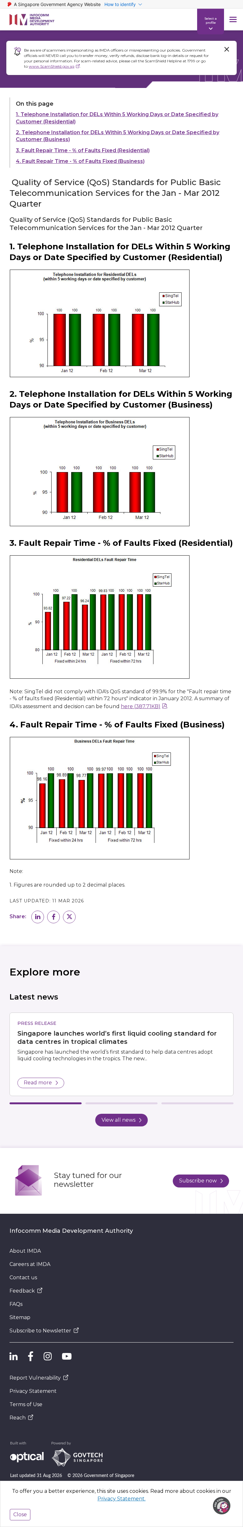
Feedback (22, 1291)
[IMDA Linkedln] (13, 1356)
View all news (118, 1120)
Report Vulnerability (35, 1378)
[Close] (226, 49)
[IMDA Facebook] (31, 1356)
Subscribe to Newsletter (40, 1331)
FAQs (15, 1304)
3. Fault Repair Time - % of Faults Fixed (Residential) (83, 150)
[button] (37, 917)
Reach (17, 1418)
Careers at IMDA (29, 1264)
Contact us (23, 1278)
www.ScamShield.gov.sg (51, 66)
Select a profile (210, 20)
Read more (38, 1083)
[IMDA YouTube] (67, 1356)
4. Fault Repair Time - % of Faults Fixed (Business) (80, 161)
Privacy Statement (33, 1391)
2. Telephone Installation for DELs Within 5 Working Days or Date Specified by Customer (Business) (117, 135)
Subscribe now (198, 1181)
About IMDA (25, 1251)
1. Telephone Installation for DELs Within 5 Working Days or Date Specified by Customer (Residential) (117, 117)
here (140, 706)
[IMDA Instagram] (48, 1356)
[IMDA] (31, 19)
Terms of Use (25, 1404)
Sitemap (19, 1317)
